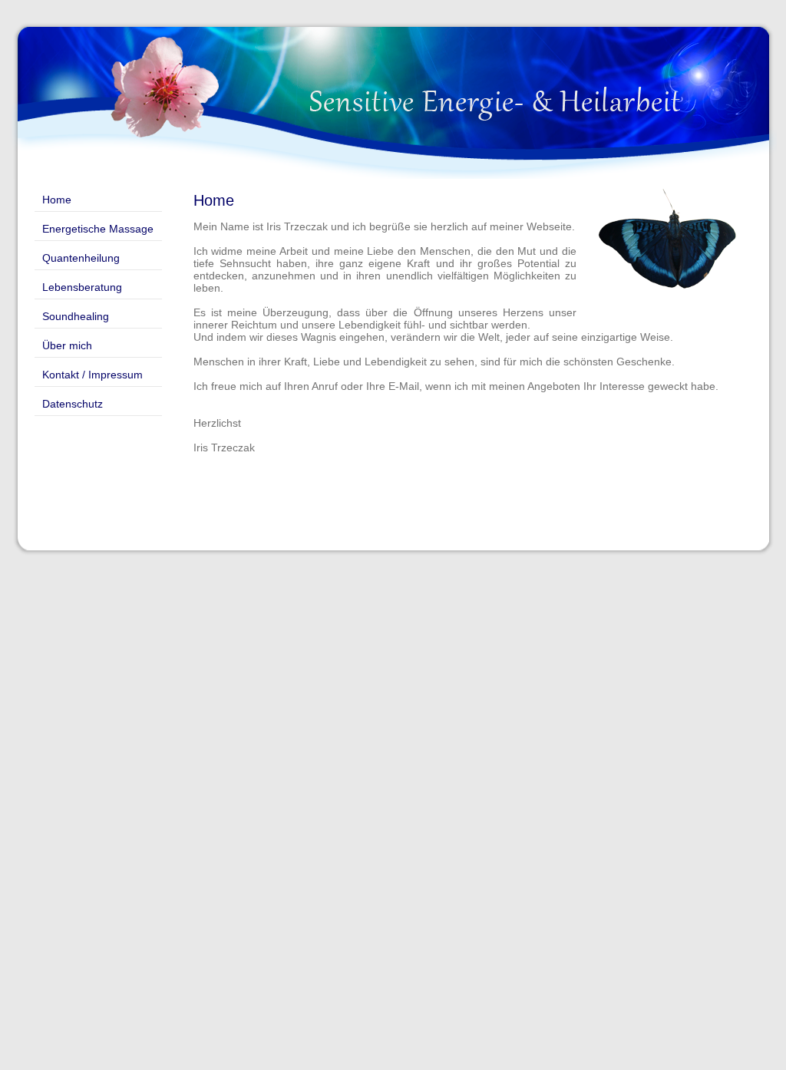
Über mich (67, 345)
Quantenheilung (81, 258)
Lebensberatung (82, 287)
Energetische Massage (98, 229)
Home (56, 199)
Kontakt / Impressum (92, 374)
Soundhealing (75, 316)
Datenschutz (72, 404)
